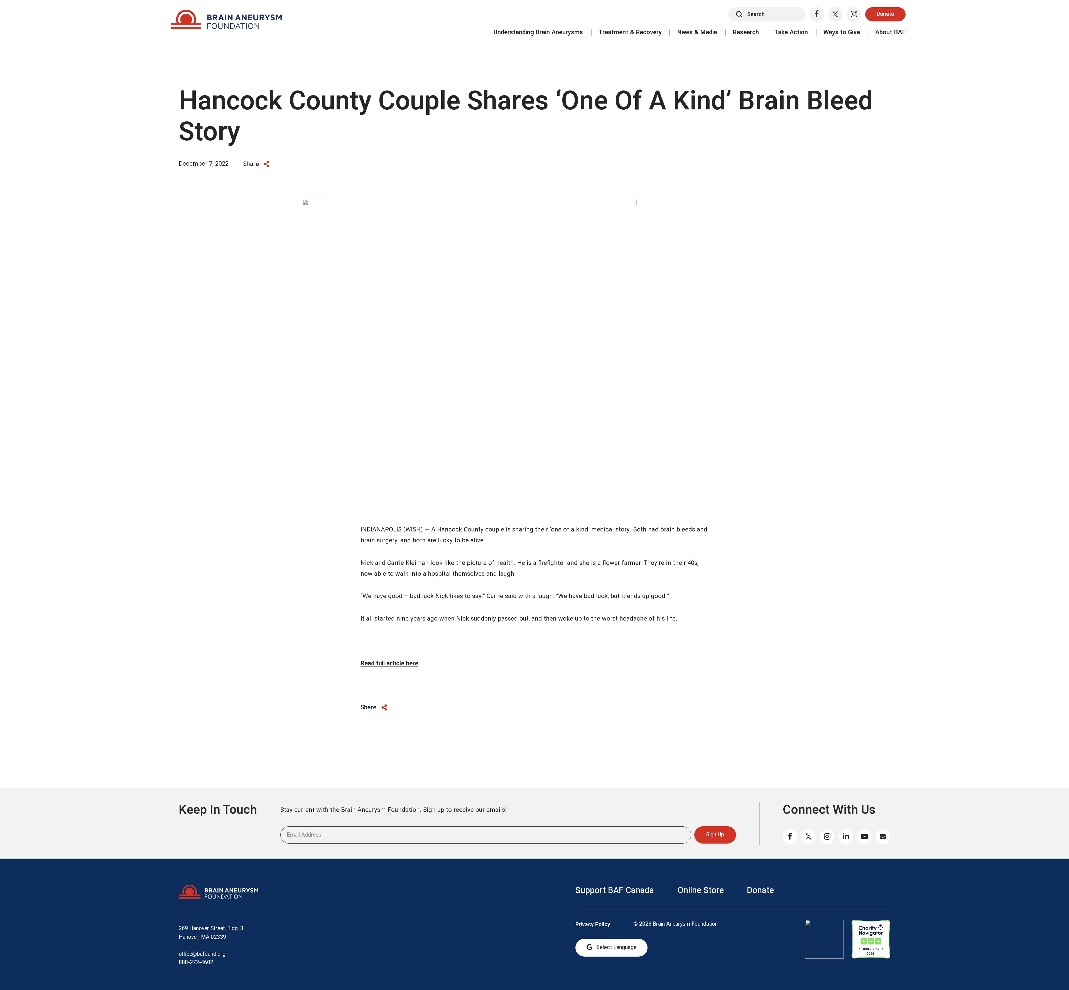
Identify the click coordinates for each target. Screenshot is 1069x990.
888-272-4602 (196, 962)
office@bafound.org (202, 954)
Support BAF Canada (614, 890)
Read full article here (389, 663)
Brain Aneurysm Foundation (226, 21)
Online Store (700, 890)
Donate (885, 14)
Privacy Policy (592, 925)
